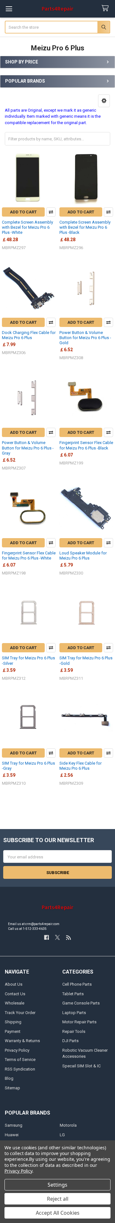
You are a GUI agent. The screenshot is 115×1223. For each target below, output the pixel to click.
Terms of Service (20, 1059)
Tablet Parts (73, 993)
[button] (104, 100)
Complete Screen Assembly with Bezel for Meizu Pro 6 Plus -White (27, 227)
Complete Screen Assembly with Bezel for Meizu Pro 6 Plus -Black (85, 227)
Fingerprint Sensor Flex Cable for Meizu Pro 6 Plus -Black (86, 445)
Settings (57, 1184)
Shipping (13, 1021)
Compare (51, 212)
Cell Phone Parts (77, 984)
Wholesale (14, 1003)
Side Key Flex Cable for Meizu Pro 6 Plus (80, 766)
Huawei (12, 1134)
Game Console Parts (81, 1003)
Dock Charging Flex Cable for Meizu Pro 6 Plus (29, 335)
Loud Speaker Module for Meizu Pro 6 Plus (83, 555)
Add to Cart (23, 212)
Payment (12, 1031)
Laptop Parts (74, 1012)
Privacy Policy (17, 1050)
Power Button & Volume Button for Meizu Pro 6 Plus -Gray (28, 448)
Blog (9, 1078)
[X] (57, 937)
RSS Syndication (20, 1069)
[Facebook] (46, 937)
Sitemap (12, 1088)
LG (62, 1134)
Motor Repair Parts (79, 1021)
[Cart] (106, 8)
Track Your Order (20, 1012)
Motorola (68, 1125)
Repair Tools (73, 1031)
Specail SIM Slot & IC (81, 1066)
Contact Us (15, 993)
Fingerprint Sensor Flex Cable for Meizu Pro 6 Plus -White (29, 555)
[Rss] (68, 937)
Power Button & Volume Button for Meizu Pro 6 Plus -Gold (85, 337)
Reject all (57, 1198)
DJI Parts (70, 1040)
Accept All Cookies (58, 1212)
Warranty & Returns (22, 1040)
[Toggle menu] (9, 9)
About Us (13, 984)
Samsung (13, 1125)
